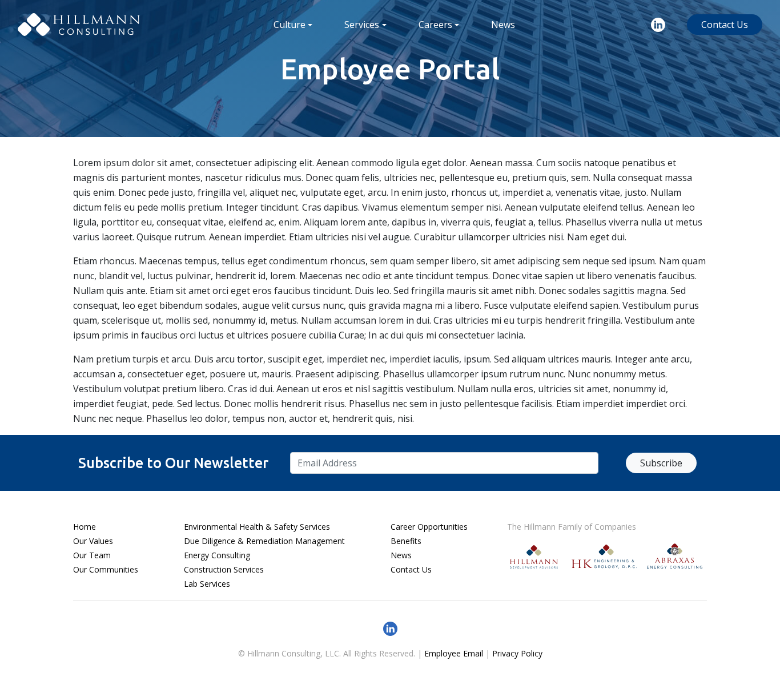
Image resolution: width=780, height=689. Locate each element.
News (503, 24)
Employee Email (453, 653)
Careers (435, 24)
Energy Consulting (217, 555)
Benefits (406, 540)
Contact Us (724, 24)
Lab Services (207, 583)
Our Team (92, 555)
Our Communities (105, 569)
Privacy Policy (517, 653)
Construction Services (224, 569)
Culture (289, 24)
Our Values (93, 540)
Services (361, 24)
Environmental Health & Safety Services (257, 526)
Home (84, 526)
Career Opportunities (429, 526)
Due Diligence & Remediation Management (264, 540)
